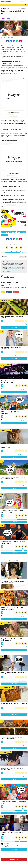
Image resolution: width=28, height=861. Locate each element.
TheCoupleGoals (10, 114)
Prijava (3, 292)
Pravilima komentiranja (13, 268)
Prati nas (15, 859)
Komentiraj (14, 327)
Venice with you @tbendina (14, 173)
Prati (4, 18)
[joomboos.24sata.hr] (6, 1)
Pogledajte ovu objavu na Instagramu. (14, 98)
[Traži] (20, 1)
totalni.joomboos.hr (11, 205)
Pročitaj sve (23, 256)
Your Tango (6, 56)
